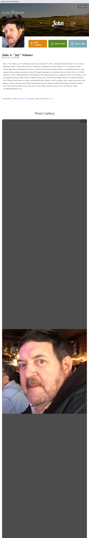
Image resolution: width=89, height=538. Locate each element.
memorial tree (23, 98)
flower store (49, 98)
